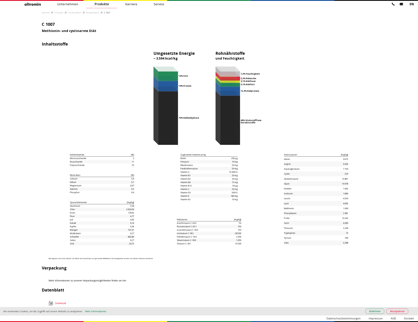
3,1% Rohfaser (248, 81)
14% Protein (185, 85)
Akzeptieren (397, 311)
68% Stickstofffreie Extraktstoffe (251, 121)
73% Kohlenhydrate (189, 117)
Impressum (376, 318)
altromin (46, 12)
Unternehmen (67, 4)
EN (412, 4)
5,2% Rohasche (248, 78)
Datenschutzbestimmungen (343, 318)
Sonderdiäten (74, 12)
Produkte (102, 4)
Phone (393, 4)
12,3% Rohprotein (250, 91)
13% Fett (183, 76)
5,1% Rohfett (248, 84)
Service (159, 4)
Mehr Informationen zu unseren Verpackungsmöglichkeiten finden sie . (87, 280)
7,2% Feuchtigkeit (250, 73)
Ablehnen (375, 311)
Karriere (131, 4)
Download (60, 303)
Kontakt (409, 318)
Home (32, 4)
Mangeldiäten (92, 12)
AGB (393, 318)
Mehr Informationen (95, 311)
